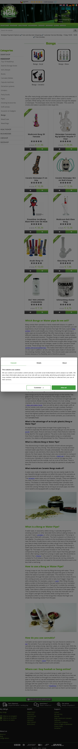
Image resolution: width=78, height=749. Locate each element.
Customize (37, 387)
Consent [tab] (13, 363)
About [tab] (64, 363)
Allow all (63, 387)
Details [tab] (39, 363)
